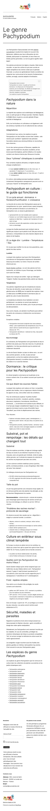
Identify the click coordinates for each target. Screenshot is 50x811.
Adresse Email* (7, 734)
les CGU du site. (14, 742)
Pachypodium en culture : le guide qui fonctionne (22, 85)
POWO (10, 117)
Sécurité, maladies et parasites (18, 92)
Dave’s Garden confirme (13, 268)
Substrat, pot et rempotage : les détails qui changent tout (25, 88)
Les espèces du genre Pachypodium (19, 94)
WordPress (18, 805)
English (45, 17)
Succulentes (8, 16)
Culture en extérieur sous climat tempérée (21, 90)
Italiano (39, 17)
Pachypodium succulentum (17, 702)
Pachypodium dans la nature (17, 83)
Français (33, 17)
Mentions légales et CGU (9, 802)
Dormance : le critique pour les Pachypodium (21, 86)
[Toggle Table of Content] (38, 81)
